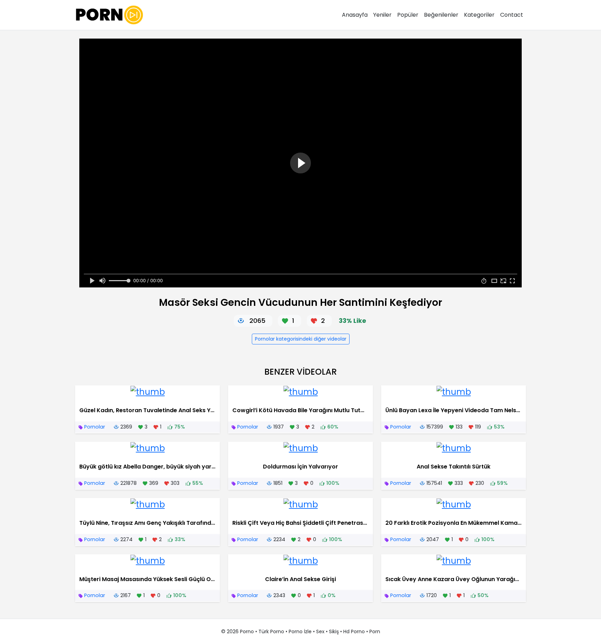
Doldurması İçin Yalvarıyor (300, 467)
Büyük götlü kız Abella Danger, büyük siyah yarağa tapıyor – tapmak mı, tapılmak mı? (201, 467)
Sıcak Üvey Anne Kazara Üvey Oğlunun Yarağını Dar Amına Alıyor (477, 579)
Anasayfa (355, 15)
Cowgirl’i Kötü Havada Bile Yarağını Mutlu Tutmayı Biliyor (312, 410)
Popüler (407, 15)
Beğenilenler (441, 15)
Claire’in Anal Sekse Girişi (300, 579)
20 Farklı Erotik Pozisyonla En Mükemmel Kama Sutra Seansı (470, 523)
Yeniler (382, 15)
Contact (511, 15)
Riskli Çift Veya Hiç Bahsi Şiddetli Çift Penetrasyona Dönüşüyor (321, 523)
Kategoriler (479, 15)
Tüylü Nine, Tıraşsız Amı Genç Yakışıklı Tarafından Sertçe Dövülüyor (174, 523)
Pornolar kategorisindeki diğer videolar (300, 338)
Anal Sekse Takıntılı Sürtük (453, 467)
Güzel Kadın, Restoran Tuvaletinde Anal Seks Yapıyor (154, 410)
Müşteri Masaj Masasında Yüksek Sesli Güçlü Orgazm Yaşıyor (166, 579)
